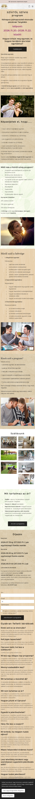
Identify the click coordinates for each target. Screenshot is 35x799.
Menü (32, 6)
